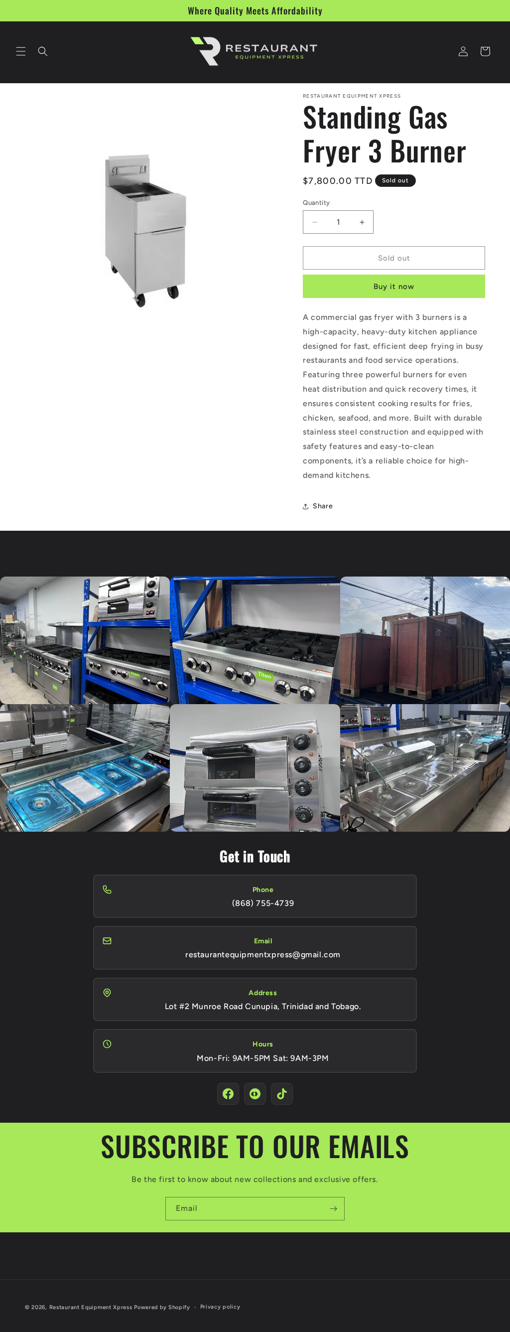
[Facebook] (228, 1094)
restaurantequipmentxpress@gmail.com (263, 954)
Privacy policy (220, 1307)
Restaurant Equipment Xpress (90, 1307)
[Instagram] (255, 1094)
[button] (21, 51)
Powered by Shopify (162, 1307)
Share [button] (323, 506)
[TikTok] (282, 1094)
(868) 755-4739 (263, 903)
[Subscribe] (333, 1208)
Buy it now (394, 286)
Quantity (316, 202)
